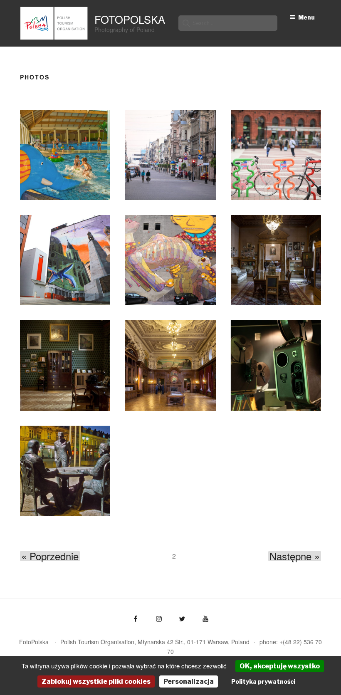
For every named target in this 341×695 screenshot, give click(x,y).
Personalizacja (188, 681)
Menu (306, 17)
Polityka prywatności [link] (263, 681)
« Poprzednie (50, 556)
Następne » (294, 556)
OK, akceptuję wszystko (280, 666)
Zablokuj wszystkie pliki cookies (96, 681)
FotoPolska (129, 19)
